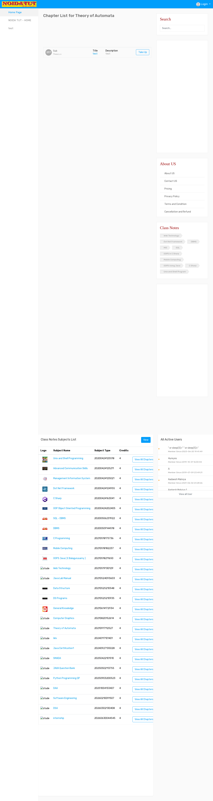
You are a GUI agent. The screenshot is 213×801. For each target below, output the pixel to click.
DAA (55, 688)
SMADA (57, 658)
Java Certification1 (63, 648)
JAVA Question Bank (64, 668)
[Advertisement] (103, 32)
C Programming (61, 538)
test (95, 53)
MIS (165, 247)
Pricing (168, 188)
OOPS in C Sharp (171, 253)
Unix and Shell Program (175, 271)
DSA (55, 708)
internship (58, 718)
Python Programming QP (66, 678)
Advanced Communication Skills (70, 468)
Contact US (170, 181)
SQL (178, 247)
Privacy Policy (172, 196)
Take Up (142, 52)
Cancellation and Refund (177, 211)
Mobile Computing (172, 259)
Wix (55, 638)
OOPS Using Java (172, 265)
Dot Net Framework (173, 241)
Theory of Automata (64, 628)
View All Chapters (144, 459)
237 (48, 52)
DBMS (194, 241)
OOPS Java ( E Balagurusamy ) (69, 558)
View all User (185, 494)
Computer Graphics (63, 618)
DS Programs (60, 598)
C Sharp (193, 265)
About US (169, 173)
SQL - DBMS (59, 518)
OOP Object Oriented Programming (71, 508)
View (145, 439)
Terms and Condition (175, 204)
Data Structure (61, 588)
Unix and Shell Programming (68, 458)
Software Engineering (65, 698)
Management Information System (71, 478)
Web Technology (171, 235)
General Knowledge (63, 608)
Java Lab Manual (62, 578)
